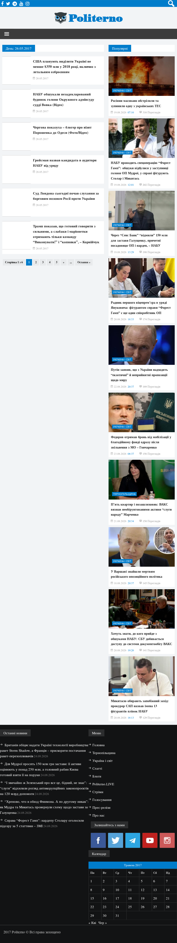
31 (117, 915)
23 (104, 906)
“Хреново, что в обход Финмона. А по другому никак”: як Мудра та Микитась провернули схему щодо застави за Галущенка (44, 807)
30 (104, 915)
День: (19, 48)
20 (155, 898)
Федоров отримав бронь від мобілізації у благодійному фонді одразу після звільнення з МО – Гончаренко (141, 442)
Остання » (83, 262)
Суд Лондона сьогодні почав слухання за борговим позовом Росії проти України (66, 196)
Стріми (97, 791)
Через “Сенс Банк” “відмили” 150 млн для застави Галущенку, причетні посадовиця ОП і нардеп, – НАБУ (139, 240)
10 (117, 889)
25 (130, 906)
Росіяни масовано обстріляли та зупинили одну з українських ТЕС (136, 103)
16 (104, 898)
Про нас (98, 815)
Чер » (102, 922)
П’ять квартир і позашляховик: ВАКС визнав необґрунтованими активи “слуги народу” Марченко (141, 509)
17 (117, 898)
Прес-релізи (101, 807)
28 (168, 906)
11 (130, 889)
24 (117, 906)
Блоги (96, 776)
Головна (98, 745)
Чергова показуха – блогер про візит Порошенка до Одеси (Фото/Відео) (62, 130)
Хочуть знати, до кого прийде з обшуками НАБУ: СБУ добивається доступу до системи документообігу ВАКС (141, 638)
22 (92, 906)
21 (168, 898)
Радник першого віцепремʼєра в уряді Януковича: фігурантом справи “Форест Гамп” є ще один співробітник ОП (141, 307)
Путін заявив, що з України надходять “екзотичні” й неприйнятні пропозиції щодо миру (139, 374)
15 (92, 898)
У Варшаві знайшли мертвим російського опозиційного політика (136, 574)
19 (143, 898)
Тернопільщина (124, 494)
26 (143, 906)
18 (130, 898)
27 (155, 906)
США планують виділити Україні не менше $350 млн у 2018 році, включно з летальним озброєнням (64, 66)
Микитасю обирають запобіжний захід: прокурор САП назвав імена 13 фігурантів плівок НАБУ (140, 706)
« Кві (92, 922)
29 (92, 915)
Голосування (102, 799)
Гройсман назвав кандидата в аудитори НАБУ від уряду (65, 162)
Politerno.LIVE (103, 784)
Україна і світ (122, 90)
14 (168, 889)
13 (155, 889)
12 (143, 889)
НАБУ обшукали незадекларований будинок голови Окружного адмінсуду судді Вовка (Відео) (63, 99)
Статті (97, 768)
